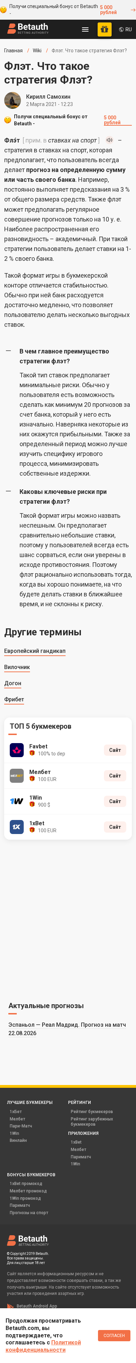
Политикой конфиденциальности (43, 1346)
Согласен (114, 1335)
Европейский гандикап (35, 651)
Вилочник (17, 667)
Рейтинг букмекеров (92, 1111)
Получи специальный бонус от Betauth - (62, 10)
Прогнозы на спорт (29, 1212)
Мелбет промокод (28, 1191)
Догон (12, 683)
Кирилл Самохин (48, 96)
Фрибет (14, 699)
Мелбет (17, 1119)
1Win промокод (25, 1198)
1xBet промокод (26, 1183)
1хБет (16, 1111)
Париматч (81, 1156)
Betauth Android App (37, 1306)
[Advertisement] (68, 919)
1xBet (76, 1142)
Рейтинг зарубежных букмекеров (92, 1122)
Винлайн (18, 1140)
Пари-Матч (21, 1126)
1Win (14, 1133)
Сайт (115, 750)
